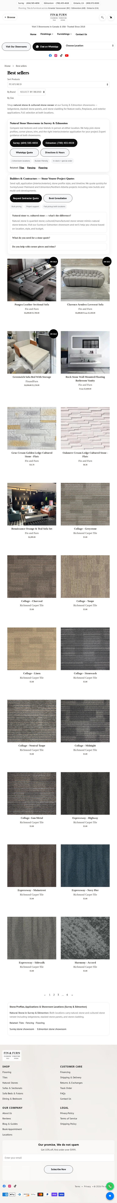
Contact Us (81, 34)
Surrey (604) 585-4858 (28, 3)
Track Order (66, 1088)
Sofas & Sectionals (12, 1088)
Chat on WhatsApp (49, 46)
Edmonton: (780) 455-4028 (60, 142)
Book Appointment (12, 1129)
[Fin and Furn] (58, 17)
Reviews (6, 1118)
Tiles (21, 167)
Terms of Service (68, 1118)
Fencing (31, 167)
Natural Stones (10, 1082)
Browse (10, 17)
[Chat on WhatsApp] (110, 1186)
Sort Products (13, 79)
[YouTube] (66, 55)
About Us (7, 1113)
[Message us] (110, 1196)
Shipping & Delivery (70, 1077)
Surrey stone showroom (22, 1029)
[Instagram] (55, 55)
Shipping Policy (68, 1123)
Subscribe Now (58, 1169)
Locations (7, 1134)
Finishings (47, 33)
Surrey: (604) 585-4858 (25, 142)
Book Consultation (58, 198)
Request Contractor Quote (26, 198)
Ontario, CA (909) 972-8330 (86, 3)
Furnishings (64, 33)
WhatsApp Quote (24, 152)
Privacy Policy (67, 1113)
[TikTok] (61, 55)
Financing (65, 1072)
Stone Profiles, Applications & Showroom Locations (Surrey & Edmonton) (48, 1006)
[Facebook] (50, 55)
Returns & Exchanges (71, 1082)
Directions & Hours (54, 152)
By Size (10, 97)
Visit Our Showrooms (16, 46)
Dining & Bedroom (12, 1098)
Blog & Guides (10, 1123)
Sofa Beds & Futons (12, 1093)
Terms (77, 1186)
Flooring (43, 167)
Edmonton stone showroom (51, 1029)
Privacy (87, 1186)
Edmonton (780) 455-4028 (56, 3)
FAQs (63, 1093)
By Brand (11, 91)
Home (33, 34)
